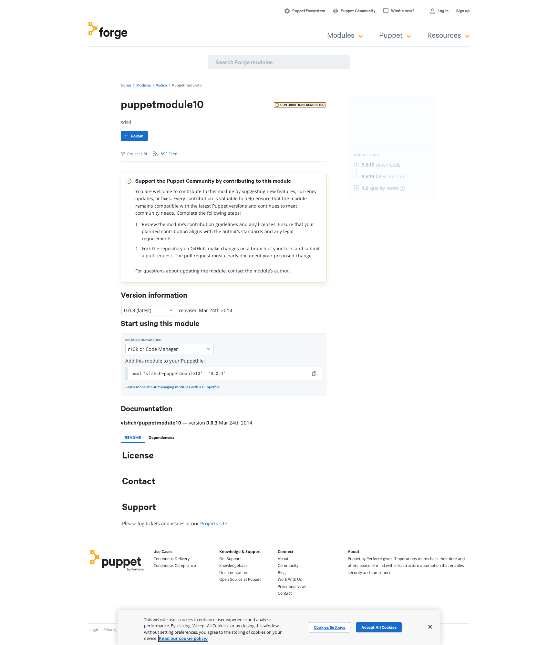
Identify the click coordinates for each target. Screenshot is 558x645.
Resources (444, 34)
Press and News (292, 586)
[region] (279, 627)
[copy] (314, 373)
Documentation (233, 572)
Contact (285, 593)
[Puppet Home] (117, 571)
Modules (341, 34)
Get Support (230, 558)
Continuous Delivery (171, 558)
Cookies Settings (329, 627)
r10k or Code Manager (153, 349)
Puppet (391, 34)
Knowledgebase (233, 565)
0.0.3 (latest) (137, 310)
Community (288, 565)
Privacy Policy (115, 629)
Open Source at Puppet (240, 579)
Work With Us (290, 579)
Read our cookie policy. (183, 638)
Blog (282, 572)
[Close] (430, 626)
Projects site (213, 523)
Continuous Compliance (174, 565)
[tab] (133, 437)
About (283, 558)
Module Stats (366, 155)
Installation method (143, 340)
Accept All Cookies (379, 627)
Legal (93, 629)
